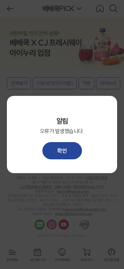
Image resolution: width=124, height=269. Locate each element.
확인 (61, 150)
